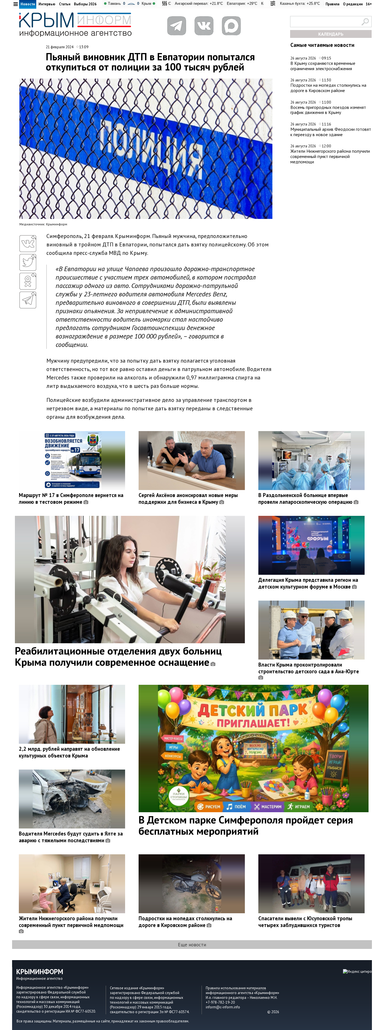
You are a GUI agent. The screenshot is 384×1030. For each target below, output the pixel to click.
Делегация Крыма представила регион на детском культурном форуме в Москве (308, 583)
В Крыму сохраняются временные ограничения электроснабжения (322, 65)
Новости (28, 4)
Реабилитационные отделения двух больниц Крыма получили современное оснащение (118, 656)
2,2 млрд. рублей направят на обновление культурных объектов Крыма (69, 752)
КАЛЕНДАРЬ (331, 34)
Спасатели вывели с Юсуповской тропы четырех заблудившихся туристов (305, 921)
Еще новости (192, 944)
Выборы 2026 (85, 4)
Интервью (47, 4)
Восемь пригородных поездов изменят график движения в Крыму (328, 109)
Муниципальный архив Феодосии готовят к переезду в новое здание (330, 131)
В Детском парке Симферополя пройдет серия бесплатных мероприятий (246, 825)
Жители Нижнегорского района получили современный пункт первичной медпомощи (330, 156)
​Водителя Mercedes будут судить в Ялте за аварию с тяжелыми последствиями (71, 837)
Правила (332, 4)
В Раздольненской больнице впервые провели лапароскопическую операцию (305, 498)
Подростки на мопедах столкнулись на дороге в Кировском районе (328, 87)
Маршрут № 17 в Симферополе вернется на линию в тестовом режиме (71, 498)
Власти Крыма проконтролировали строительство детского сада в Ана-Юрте (308, 668)
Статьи (64, 4)
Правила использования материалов (236, 988)
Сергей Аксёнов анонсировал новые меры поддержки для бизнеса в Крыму (188, 498)
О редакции (353, 4)
